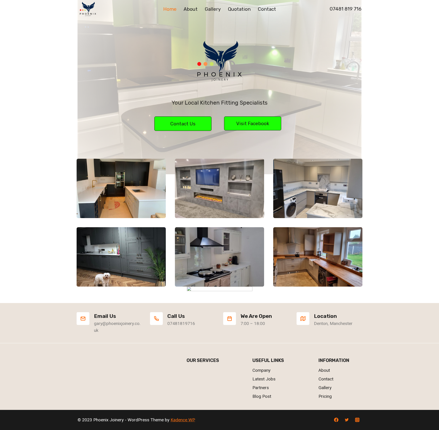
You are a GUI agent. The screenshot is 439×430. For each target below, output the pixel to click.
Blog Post (261, 396)
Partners (260, 387)
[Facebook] (336, 420)
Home (170, 9)
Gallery (213, 9)
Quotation (239, 9)
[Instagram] (357, 420)
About (191, 9)
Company (261, 370)
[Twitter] (346, 420)
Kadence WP (183, 419)
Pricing (325, 396)
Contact (267, 9)
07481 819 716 (345, 8)
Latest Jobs (264, 379)
